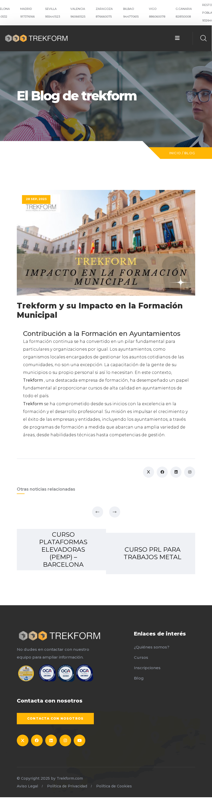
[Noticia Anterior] (97, 512)
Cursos (141, 657)
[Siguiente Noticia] (114, 512)
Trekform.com (70, 778)
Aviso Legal (27, 786)
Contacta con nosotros (55, 718)
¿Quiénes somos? (151, 647)
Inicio (175, 153)
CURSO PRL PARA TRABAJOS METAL (152, 553)
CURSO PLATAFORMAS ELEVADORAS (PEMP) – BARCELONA (63, 549)
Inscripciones (147, 667)
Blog (189, 153)
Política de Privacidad (67, 786)
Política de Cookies (114, 786)
